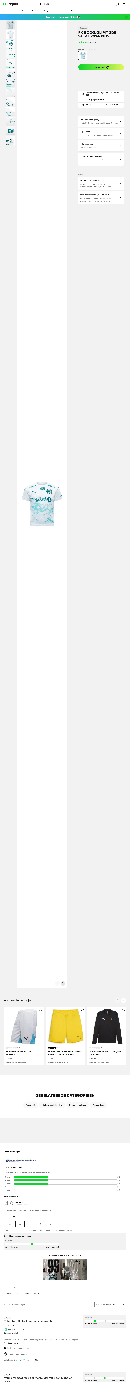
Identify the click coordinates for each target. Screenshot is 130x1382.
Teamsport (30, 1105)
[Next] (123, 1000)
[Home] (10, 4)
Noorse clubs (98, 1105)
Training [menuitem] (25, 11)
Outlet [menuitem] (72, 11)
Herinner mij (99, 67)
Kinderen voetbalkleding (52, 1105)
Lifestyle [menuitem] (46, 11)
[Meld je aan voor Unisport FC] (118, 4)
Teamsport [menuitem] (56, 11)
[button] (10, 34)
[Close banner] (126, 17)
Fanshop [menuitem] (15, 11)
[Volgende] (63, 983)
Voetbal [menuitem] (6, 11)
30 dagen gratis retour (95, 100)
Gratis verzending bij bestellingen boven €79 (102, 94)
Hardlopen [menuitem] (35, 11)
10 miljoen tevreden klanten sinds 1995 (102, 105)
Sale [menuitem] (65, 11)
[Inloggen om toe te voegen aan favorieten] (40, 1010)
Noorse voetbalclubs (77, 1105)
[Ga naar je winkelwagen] (124, 4)
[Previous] (117, 1000)
